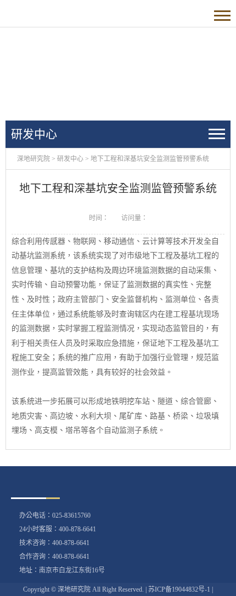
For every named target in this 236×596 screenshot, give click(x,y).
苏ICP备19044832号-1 (179, 589)
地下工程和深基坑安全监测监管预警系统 (150, 159)
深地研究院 (33, 159)
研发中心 (70, 159)
